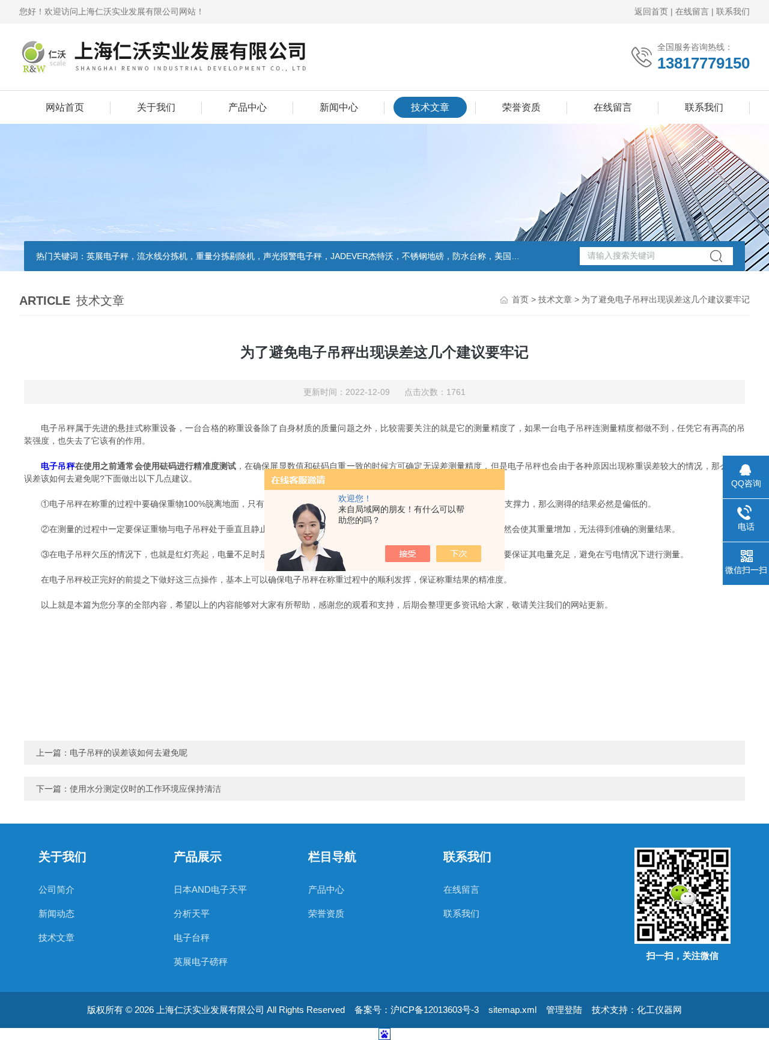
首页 (520, 299)
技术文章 (430, 107)
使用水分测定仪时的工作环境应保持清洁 (145, 789)
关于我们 (156, 107)
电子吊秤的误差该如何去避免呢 (128, 752)
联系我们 (733, 11)
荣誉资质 (521, 107)
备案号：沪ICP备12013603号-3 (416, 1010)
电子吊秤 (57, 466)
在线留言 (692, 11)
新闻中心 (339, 107)
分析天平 (192, 913)
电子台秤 (192, 937)
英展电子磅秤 (201, 961)
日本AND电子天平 (210, 889)
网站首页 (65, 107)
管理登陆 (564, 1010)
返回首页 (651, 11)
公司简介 (56, 889)
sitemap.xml (512, 1010)
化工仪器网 (659, 1010)
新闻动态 (56, 913)
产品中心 (247, 107)
